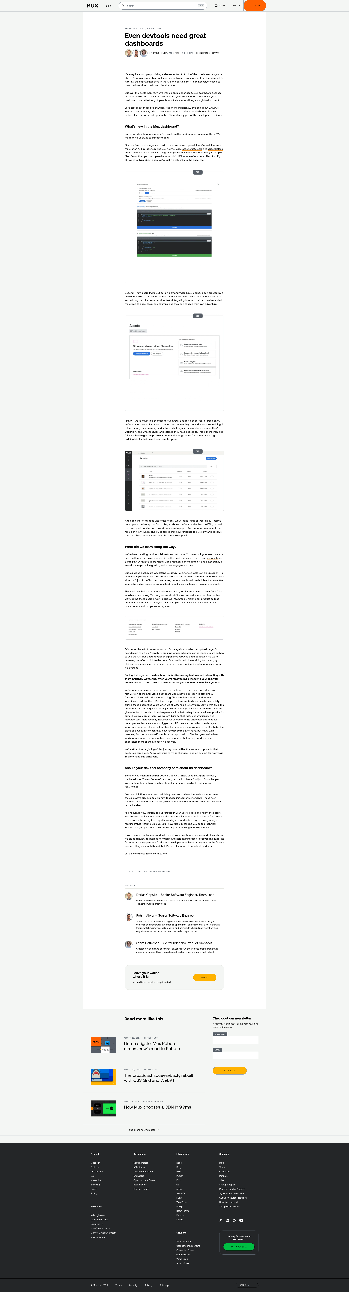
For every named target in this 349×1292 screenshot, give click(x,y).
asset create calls (192, 148)
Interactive (96, 1180)
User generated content (188, 1246)
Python (179, 1176)
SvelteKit (180, 1193)
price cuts (213, 558)
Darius (156, 53)
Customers (224, 1171)
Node (179, 1163)
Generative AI (183, 1254)
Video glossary (98, 1215)
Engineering (202, 53)
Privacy (149, 1285)
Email (217, 1050)
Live (92, 1176)
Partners (223, 1176)
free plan (132, 561)
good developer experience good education (177, 656)
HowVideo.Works (99, 1228)
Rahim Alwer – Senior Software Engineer (165, 915)
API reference (140, 1167)
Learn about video (99, 1219)
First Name (220, 1034)
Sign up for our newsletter (231, 1193)
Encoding (95, 1184)
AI (139, 561)
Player (94, 1189)
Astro (179, 1189)
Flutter (179, 1198)
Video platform (183, 1241)
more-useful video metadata (166, 561)
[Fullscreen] (174, 226)
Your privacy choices (229, 1206)
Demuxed (95, 1224)
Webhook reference (143, 1171)
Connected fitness (185, 1250)
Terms (118, 1285)
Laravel (179, 1219)
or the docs (198, 801)
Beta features (140, 1184)
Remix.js (180, 1215)
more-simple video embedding (201, 561)
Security (133, 1285)
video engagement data (179, 565)
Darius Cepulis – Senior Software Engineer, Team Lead (175, 895)
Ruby (178, 1167)
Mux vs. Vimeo (98, 1237)
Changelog (138, 1176)
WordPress (181, 1202)
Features (95, 1167)
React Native (182, 1211)
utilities (145, 561)
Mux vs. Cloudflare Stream (103, 1232)
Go (177, 1184)
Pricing (94, 1193)
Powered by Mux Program (232, 1189)
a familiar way (133, 428)
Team (222, 1167)
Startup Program (227, 1184)
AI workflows (182, 1263)
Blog (221, 1163)
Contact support (141, 1189)
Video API (95, 1163)
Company (215, 53)
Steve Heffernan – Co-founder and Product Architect (174, 943)
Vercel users (182, 1259)
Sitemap (164, 1285)
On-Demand (97, 1171)
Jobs (221, 1180)
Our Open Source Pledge (231, 1198)
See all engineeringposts (142, 1130)
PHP (178, 1171)
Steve (176, 53)
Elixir (178, 1180)
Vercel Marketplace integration (142, 565)
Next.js (179, 1206)
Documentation (140, 1163)
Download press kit (228, 1202)
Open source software (144, 1180)
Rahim (164, 53)
